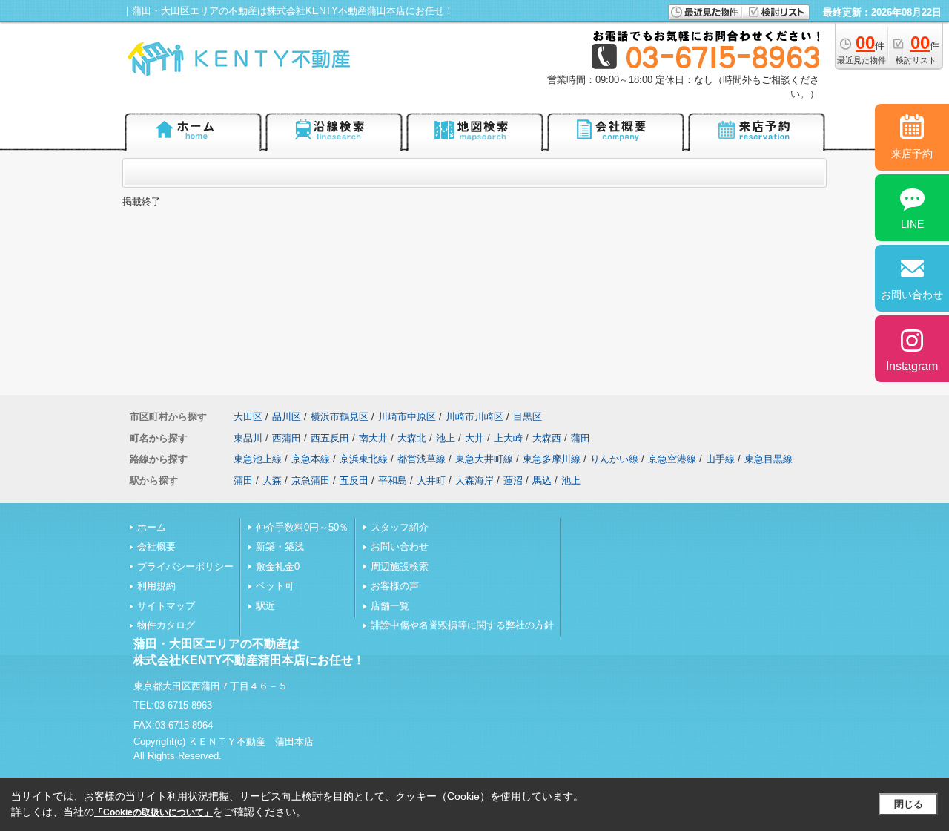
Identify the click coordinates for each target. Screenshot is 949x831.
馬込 (542, 480)
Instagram (912, 366)
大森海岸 (474, 480)
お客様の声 (395, 585)
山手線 (720, 458)
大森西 (546, 438)
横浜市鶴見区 (339, 416)
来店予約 (912, 154)
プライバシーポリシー (185, 566)
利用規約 (156, 585)
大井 (474, 438)
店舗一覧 (390, 605)
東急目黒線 (768, 458)
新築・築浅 (280, 546)
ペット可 (275, 585)
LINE (912, 224)
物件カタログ (166, 625)
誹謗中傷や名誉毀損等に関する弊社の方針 (462, 625)
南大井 (373, 438)
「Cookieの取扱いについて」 (153, 812)
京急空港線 (672, 458)
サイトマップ (166, 605)
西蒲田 (286, 438)
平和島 (392, 480)
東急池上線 (258, 458)
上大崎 (508, 438)
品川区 (286, 416)
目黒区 (527, 416)
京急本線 (310, 458)
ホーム (151, 527)
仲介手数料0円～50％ (302, 527)
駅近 (265, 605)
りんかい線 (614, 458)
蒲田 (580, 438)
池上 (445, 438)
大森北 (411, 438)
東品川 (248, 438)
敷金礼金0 (278, 566)
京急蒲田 (310, 480)
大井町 (431, 480)
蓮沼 (513, 480)
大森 (272, 480)
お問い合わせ (400, 546)
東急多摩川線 (552, 458)
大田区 (248, 416)
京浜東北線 (364, 458)
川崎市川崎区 (474, 416)
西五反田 (330, 438)
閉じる (908, 803)
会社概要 (156, 546)
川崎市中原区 (407, 416)
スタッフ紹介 (400, 527)
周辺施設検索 (400, 566)
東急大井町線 (484, 458)
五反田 (354, 480)
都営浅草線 (421, 458)
